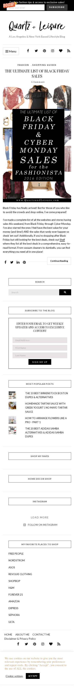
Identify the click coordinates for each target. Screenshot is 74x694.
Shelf (62, 239)
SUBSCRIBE (57, 7)
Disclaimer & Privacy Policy (20, 638)
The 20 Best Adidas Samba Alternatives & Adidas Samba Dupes (44, 432)
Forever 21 (16, 594)
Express (13, 608)
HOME (8, 634)
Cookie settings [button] (14, 676)
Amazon (14, 601)
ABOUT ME (22, 634)
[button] (37, 5)
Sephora (14, 614)
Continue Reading (59, 261)
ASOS (12, 567)
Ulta (11, 621)
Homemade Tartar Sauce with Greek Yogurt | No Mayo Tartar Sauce (46, 407)
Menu (12, 51)
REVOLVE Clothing (20, 574)
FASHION (23, 65)
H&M (11, 587)
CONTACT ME (41, 634)
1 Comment (38, 82)
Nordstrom (17, 560)
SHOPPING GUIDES (44, 65)
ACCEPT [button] (32, 676)
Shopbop (14, 580)
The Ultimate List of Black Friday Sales (37, 73)
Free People (16, 553)
